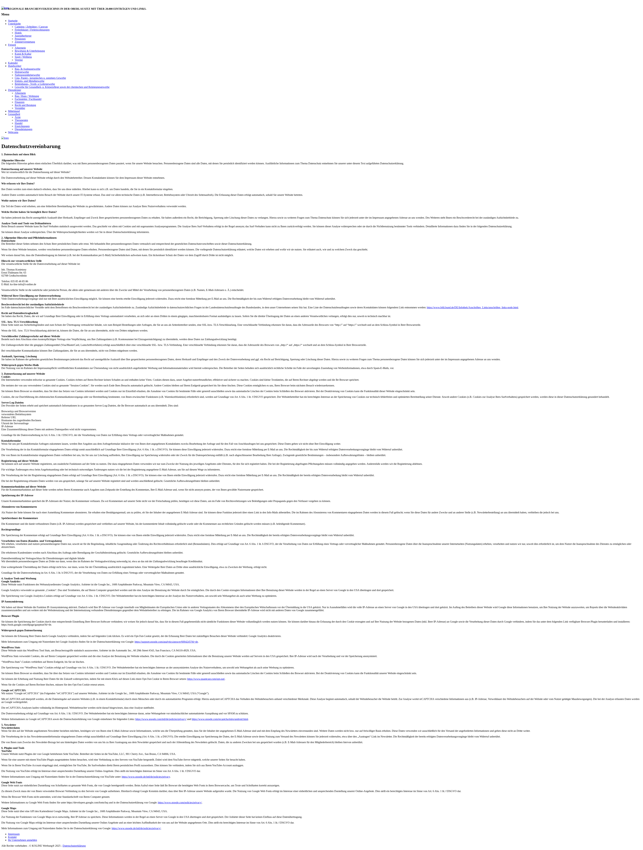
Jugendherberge (23, 35)
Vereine (19, 59)
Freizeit (12, 44)
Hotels (18, 32)
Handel (18, 123)
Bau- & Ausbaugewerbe (27, 68)
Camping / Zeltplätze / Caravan (31, 26)
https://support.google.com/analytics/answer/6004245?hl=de (166, 641)
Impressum (14, 834)
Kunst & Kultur (23, 53)
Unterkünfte (14, 23)
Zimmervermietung (25, 41)
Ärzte (18, 117)
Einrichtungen (22, 126)
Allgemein (20, 47)
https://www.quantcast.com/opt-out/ (206, 678)
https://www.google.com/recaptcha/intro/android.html (220, 719)
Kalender (13, 62)
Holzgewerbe (22, 72)
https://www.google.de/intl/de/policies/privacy (146, 776)
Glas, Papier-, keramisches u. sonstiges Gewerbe (40, 78)
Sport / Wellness (23, 56)
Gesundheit (14, 114)
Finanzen (19, 102)
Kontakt (55, 3)
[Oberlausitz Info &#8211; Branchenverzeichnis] (5, 7)
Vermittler (20, 108)
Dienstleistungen (23, 129)
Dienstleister (14, 90)
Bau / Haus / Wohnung (27, 96)
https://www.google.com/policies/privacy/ (180, 802)
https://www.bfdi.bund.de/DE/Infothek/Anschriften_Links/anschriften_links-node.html (472, 307)
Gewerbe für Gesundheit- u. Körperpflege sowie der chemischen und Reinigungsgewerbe (62, 87)
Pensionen (20, 38)
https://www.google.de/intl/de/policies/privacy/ (136, 828)
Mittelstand (14, 111)
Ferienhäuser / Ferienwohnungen (32, 29)
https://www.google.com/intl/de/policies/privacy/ (160, 719)
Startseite (13, 20)
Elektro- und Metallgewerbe (29, 81)
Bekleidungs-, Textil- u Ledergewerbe (35, 84)
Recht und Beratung (25, 105)
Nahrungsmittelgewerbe (27, 75)
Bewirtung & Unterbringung (30, 50)
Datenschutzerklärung (74, 845)
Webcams (13, 132)
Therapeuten (21, 120)
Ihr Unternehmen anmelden (23, 3)
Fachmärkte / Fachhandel (28, 99)
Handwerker (14, 65)
